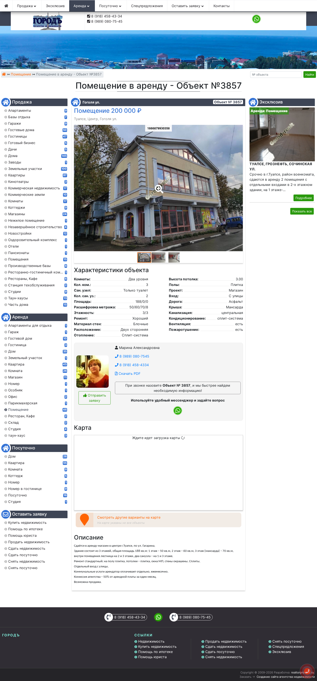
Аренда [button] (80, 6)
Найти (309, 74)
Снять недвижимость (223, 657)
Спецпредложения (147, 6)
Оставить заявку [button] (186, 6)
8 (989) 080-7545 (133, 356)
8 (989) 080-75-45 (106, 21)
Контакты (221, 6)
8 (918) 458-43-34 (106, 16)
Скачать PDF (129, 373)
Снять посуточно (287, 641)
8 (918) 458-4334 (133, 365)
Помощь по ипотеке (155, 652)
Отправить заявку (96, 398)
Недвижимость (151, 641)
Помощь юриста (152, 657)
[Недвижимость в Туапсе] (4, 74)
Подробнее (303, 198)
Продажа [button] (25, 6)
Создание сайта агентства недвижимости (286, 676)
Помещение (21, 74)
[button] (158, 186)
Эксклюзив (55, 6)
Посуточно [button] (109, 6)
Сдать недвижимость (223, 646)
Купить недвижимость (157, 646)
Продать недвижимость (226, 641)
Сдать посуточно (220, 652)
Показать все (302, 211)
